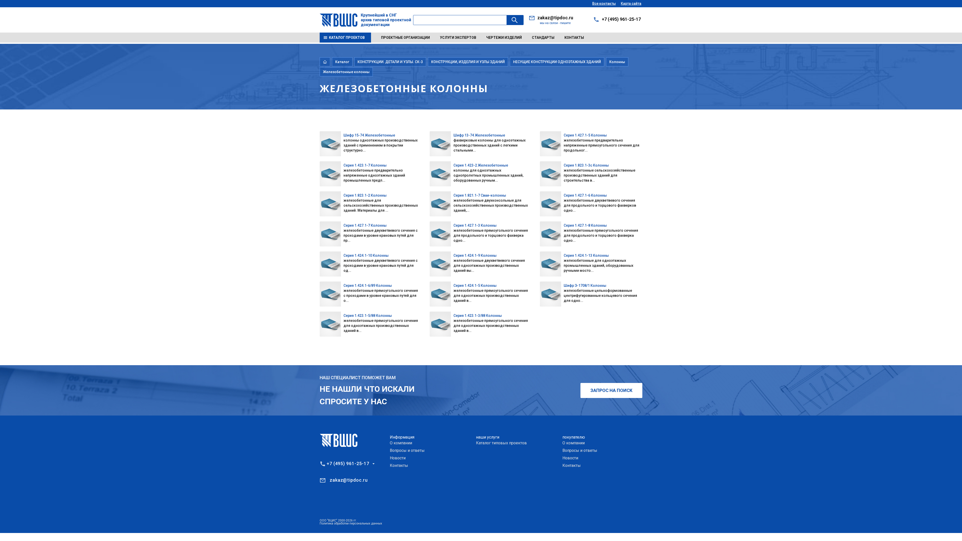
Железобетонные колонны (346, 72)
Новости (398, 458)
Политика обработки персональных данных (351, 523)
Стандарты (543, 37)
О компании (401, 443)
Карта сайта (631, 4)
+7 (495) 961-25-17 (621, 19)
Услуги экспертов (458, 37)
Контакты (574, 37)
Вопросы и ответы (407, 450)
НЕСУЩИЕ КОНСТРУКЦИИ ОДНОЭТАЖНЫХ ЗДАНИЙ (557, 62)
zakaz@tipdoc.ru (555, 17)
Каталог (342, 62)
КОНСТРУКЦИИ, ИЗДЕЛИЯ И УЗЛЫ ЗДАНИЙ (468, 62)
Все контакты (604, 4)
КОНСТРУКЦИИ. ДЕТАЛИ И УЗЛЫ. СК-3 (390, 62)
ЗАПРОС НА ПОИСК (611, 390)
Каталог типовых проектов (501, 443)
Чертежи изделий (504, 37)
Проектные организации (405, 37)
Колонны (617, 62)
